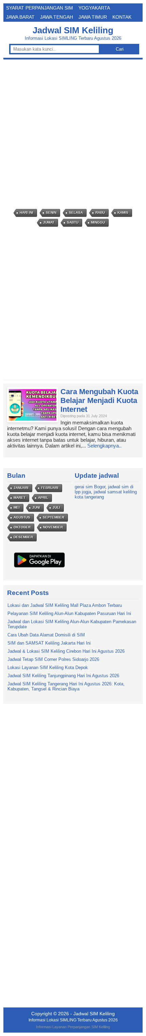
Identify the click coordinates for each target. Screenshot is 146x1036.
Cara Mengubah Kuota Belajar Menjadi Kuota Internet (99, 400)
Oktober (22, 527)
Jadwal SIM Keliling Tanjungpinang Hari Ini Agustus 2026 (63, 675)
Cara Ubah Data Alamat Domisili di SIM (46, 634)
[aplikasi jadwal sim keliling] (39, 567)
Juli (56, 507)
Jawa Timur (92, 17)
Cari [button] (120, 49)
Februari (49, 488)
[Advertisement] (73, 134)
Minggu (98, 222)
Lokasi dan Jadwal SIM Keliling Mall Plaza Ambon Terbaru (64, 605)
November (53, 527)
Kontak (121, 17)
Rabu (100, 212)
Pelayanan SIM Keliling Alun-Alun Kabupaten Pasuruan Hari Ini (69, 613)
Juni (36, 507)
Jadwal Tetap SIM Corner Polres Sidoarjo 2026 (53, 659)
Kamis (122, 212)
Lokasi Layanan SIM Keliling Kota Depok (47, 667)
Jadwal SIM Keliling (73, 30)
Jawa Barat (20, 17)
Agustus (22, 517)
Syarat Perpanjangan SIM (39, 8)
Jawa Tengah (56, 17)
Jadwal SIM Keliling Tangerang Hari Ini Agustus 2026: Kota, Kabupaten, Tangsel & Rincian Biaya (66, 686)
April (43, 497)
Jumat (48, 222)
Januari (21, 488)
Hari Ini (26, 212)
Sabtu (72, 222)
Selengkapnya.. (104, 446)
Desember (23, 537)
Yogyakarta (94, 8)
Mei (17, 507)
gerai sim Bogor (90, 486)
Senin (51, 212)
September (53, 517)
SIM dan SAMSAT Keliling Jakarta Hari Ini (49, 643)
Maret (19, 497)
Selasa (76, 212)
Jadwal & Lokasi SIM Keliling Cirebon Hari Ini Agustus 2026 (66, 651)
